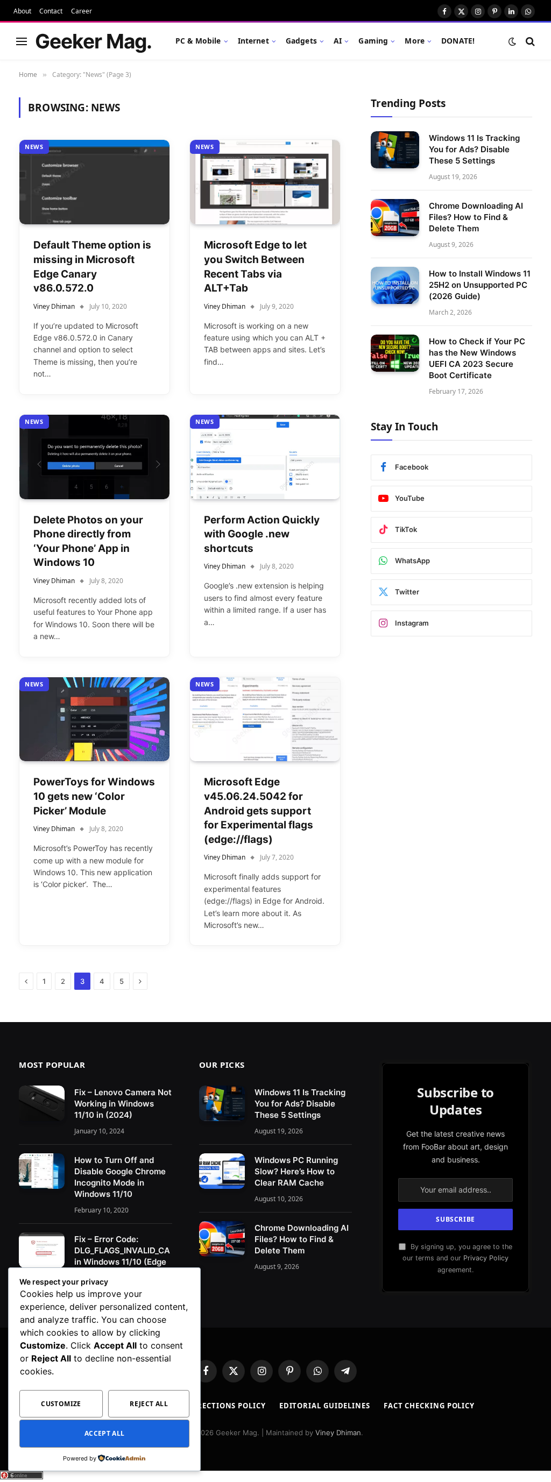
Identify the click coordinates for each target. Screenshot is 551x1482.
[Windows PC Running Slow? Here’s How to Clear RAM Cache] (222, 1171)
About (22, 11)
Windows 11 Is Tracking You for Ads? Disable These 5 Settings (474, 149)
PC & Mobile (198, 41)
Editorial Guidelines (324, 1405)
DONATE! (458, 41)
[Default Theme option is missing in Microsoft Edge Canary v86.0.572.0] (94, 182)
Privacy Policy (485, 1258)
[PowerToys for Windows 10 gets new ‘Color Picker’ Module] (94, 719)
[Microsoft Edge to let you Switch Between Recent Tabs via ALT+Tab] (265, 182)
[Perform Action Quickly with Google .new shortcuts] (265, 457)
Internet (253, 41)
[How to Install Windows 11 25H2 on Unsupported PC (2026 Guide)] (395, 285)
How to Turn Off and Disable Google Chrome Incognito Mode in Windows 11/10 (120, 1177)
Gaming (373, 41)
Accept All (104, 1433)
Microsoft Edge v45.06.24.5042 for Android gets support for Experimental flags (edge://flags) (258, 810)
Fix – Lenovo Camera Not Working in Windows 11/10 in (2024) (123, 1103)
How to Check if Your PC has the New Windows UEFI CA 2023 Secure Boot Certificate (477, 358)
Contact (50, 11)
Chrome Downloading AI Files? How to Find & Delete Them (476, 217)
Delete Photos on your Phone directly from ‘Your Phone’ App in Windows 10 (88, 541)
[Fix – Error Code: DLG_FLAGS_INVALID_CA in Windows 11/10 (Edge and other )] (42, 1250)
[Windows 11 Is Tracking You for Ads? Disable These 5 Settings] (395, 149)
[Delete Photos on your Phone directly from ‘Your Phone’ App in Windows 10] (94, 457)
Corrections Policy (223, 1405)
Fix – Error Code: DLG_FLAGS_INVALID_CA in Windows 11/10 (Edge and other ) (122, 1256)
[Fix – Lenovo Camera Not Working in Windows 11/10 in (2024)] (42, 1103)
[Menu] (21, 41)
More (415, 41)
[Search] (529, 41)
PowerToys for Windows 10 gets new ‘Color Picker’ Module (94, 796)
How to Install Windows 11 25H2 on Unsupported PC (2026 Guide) (480, 284)
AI (338, 41)
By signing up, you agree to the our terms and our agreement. (457, 1258)
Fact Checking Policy (429, 1405)
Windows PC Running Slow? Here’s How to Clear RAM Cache (296, 1171)
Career (81, 11)
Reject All (149, 1403)
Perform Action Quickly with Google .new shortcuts (262, 534)
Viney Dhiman (54, 306)
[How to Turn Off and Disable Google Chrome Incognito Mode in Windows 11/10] (42, 1171)
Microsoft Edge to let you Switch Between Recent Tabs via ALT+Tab (255, 266)
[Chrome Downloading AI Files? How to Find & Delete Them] (395, 217)
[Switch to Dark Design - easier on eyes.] (512, 41)
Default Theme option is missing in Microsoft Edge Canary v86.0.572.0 (92, 266)
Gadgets (301, 41)
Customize (61, 1403)
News (34, 147)
